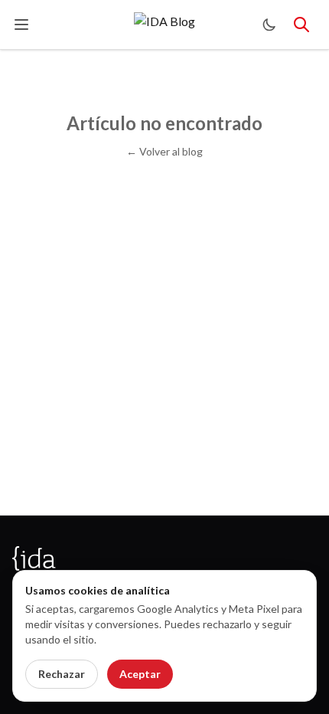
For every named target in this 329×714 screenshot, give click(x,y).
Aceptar (140, 673)
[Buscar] (301, 24)
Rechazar (61, 673)
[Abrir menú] (21, 24)
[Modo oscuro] (269, 24)
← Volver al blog (164, 151)
